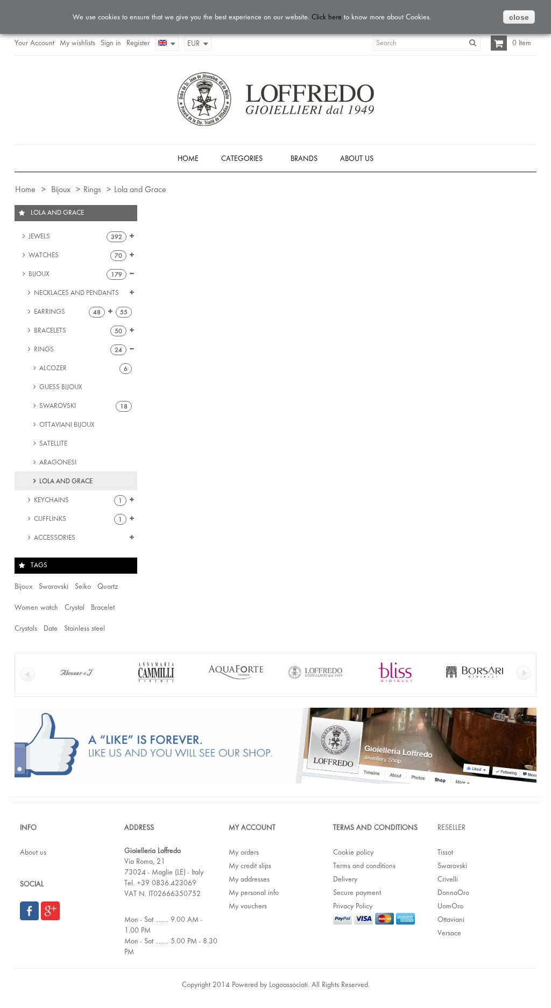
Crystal (74, 607)
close (519, 17)
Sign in (111, 42)
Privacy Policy (352, 905)
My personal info (254, 892)
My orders (244, 852)
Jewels (74, 236)
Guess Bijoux (60, 387)
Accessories (53, 537)
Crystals (26, 628)
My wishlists (77, 42)
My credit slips (250, 865)
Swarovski (83, 405)
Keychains (77, 500)
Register (138, 42)
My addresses (249, 879)
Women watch (36, 607)
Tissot (445, 852)
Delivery (345, 879)
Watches (74, 255)
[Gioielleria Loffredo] (275, 99)
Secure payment (357, 892)
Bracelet (103, 607)
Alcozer (83, 368)
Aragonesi (57, 462)
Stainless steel (84, 628)
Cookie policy (353, 852)
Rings (92, 189)
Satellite (52, 443)
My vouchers (248, 905)
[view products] (76, 683)
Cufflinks (77, 518)
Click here (327, 16)
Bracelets (77, 330)
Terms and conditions (364, 865)
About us (33, 852)
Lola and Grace (65, 481)
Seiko (83, 586)
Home (24, 189)
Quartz (107, 586)
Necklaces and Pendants (80, 295)
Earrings (66, 311)
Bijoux (60, 189)
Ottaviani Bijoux (66, 424)
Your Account (34, 42)
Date (51, 628)
